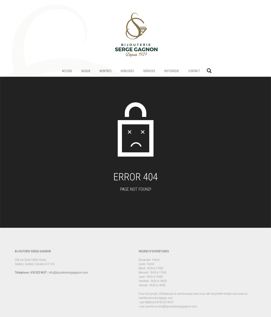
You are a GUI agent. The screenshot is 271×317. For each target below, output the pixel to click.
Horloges (127, 71)
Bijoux (86, 71)
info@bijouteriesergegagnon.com (68, 272)
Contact (194, 71)
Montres (106, 71)
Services (149, 71)
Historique (171, 71)
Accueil (67, 71)
